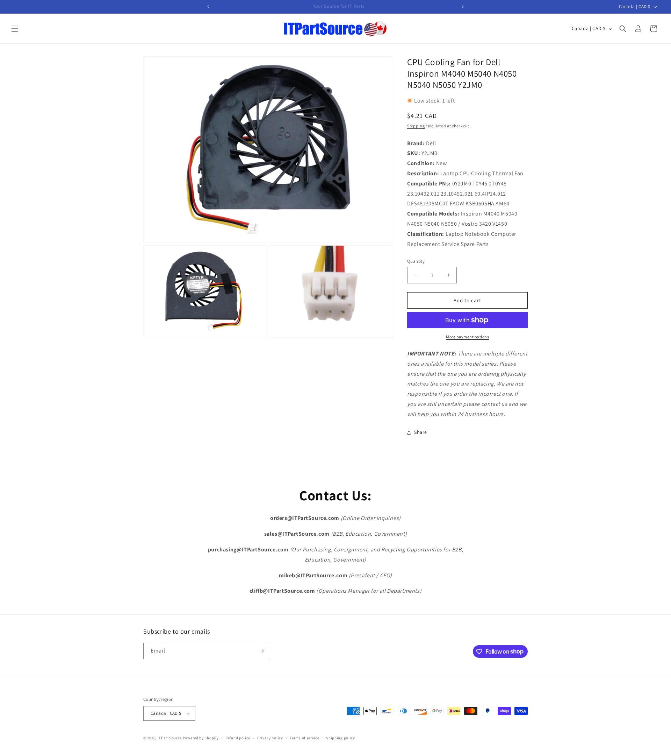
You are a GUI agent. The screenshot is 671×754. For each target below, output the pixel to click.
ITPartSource (170, 737)
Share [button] (420, 432)
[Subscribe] (261, 651)
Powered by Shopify (201, 737)
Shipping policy (340, 737)
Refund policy (237, 737)
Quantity (416, 261)
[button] (14, 28)
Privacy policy (270, 737)
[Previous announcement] (208, 6)
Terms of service (304, 737)
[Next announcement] (462, 6)
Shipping (416, 125)
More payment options (467, 336)
